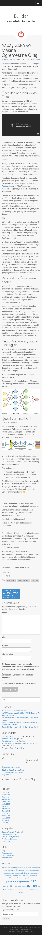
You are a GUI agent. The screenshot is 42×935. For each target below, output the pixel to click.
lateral (6, 875)
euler (16, 870)
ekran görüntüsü (36, 867)
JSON (23, 873)
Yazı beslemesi (7, 853)
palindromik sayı (29, 878)
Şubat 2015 (6, 811)
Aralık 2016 (6, 794)
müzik (31, 875)
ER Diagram (9, 870)
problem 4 (24, 886)
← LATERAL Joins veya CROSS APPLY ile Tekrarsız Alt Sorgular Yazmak (10, 594)
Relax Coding (6, 741)
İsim (4, 637)
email (4, 870)
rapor (38, 886)
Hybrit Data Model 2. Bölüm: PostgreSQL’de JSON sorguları (20, 718)
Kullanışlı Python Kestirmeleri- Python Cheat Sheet (20, 727)
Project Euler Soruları (9, 834)
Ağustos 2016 (7, 799)
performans (24, 881)
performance (13, 881)
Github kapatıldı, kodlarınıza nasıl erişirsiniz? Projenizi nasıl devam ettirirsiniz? (20, 723)
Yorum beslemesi (8, 855)
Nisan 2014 (6, 818)
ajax (3, 867)
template (24, 890)
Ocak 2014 (5, 822)
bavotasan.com (28, 932)
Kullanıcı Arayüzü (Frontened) (12, 832)
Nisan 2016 (6, 801)
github (31, 870)
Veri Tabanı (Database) (10, 839)
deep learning (11, 580)
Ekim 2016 (5, 797)
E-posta (5, 645)
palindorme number (20, 878)
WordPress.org (7, 857)
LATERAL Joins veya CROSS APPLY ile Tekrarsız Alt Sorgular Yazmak (21, 714)
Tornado (30, 889)
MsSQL (21, 875)
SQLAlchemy (10, 890)
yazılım (21, 892)
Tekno (21, 748)
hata (34, 870)
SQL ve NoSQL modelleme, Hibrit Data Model (18, 743)
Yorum (4, 613)
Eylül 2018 (5, 792)
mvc (24, 875)
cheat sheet (7, 867)
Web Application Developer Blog (19, 779)
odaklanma (11, 878)
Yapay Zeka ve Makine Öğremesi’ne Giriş (16, 711)
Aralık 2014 (6, 815)
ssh (15, 890)
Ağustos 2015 (7, 808)
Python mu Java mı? (9, 736)
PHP (33, 881)
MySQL (27, 875)
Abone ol (6, 918)
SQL (5, 889)
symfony (19, 890)
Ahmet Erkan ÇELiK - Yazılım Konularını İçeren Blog (25, 928)
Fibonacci (21, 870)
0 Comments (35, 59)
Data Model (20, 867)
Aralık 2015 (6, 804)
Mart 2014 (5, 820)
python (32, 885)
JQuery (19, 873)
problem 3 (18, 886)
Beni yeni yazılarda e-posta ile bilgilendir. (19, 683)
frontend (27, 870)
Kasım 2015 (6, 806)
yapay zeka (35, 580)
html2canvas (13, 873)
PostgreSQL (8, 886)
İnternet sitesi (7, 654)
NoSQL (35, 875)
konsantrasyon (35, 873)
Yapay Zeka (6, 841)
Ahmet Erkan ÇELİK (11, 59)
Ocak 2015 (5, 813)
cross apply (14, 867)
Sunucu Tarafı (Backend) (10, 836)
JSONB (28, 873)
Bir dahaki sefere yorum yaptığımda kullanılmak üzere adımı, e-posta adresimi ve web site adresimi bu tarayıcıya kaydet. (20, 666)
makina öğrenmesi (23, 580)
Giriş (3, 850)
